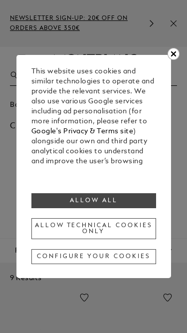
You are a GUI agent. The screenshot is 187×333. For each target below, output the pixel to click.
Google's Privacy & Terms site (82, 131)
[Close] (174, 54)
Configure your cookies (94, 257)
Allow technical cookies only (94, 229)
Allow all (94, 201)
